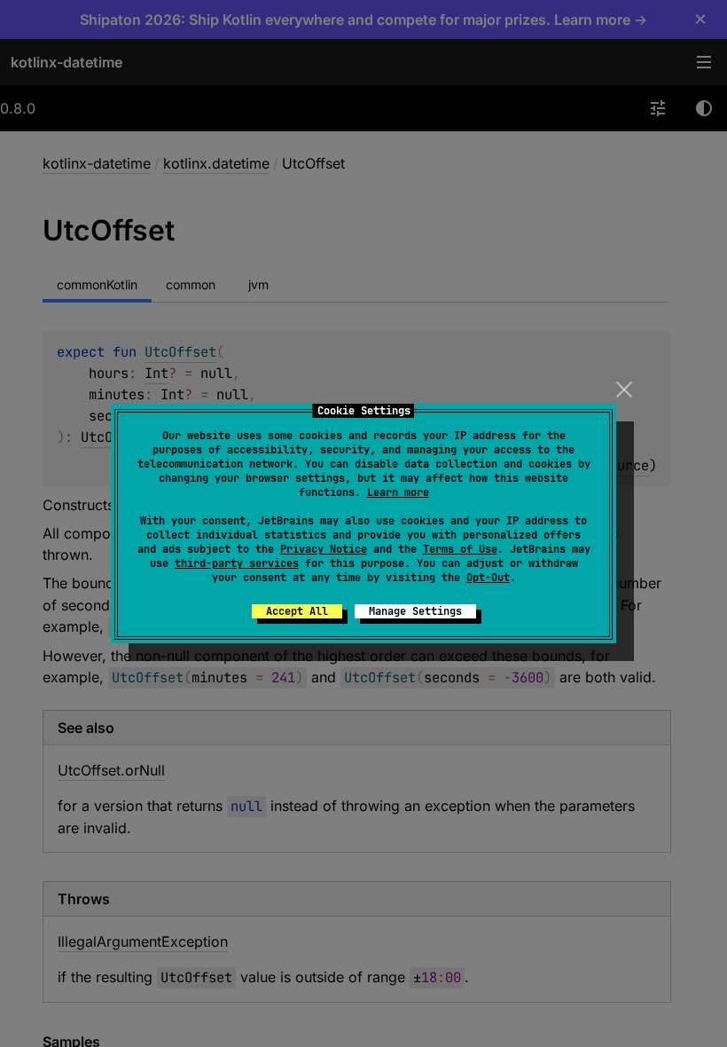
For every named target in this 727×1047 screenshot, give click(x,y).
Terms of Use (460, 549)
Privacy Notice (323, 549)
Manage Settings (415, 611)
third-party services (237, 563)
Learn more (398, 492)
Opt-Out (488, 578)
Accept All (297, 611)
